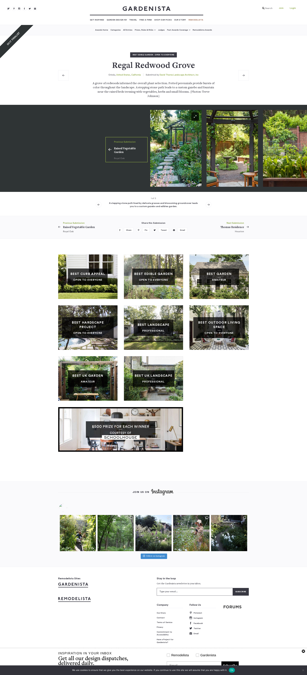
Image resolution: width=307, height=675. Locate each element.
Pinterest (198, 613)
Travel (133, 20)
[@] (68, 508)
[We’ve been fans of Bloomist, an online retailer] (78, 533)
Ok (231, 670)
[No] (303, 670)
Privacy (160, 627)
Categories (115, 30)
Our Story (180, 20)
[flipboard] (8, 8)
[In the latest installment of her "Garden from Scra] (153, 533)
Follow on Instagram (155, 556)
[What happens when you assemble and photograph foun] (116, 533)
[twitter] (30, 8)
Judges (161, 30)
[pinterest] (14, 8)
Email (196, 634)
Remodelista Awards (202, 30)
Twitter (197, 628)
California (136, 75)
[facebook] (24, 8)
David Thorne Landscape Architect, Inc (179, 75)
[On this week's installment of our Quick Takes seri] (191, 533)
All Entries (127, 30)
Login (293, 8)
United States (123, 75)
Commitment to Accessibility (164, 633)
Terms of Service (164, 622)
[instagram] (19, 8)
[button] (266, 8)
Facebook (198, 623)
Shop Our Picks (163, 20)
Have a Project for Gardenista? (165, 641)
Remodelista (196, 20)
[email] (35, 8)
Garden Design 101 (117, 20)
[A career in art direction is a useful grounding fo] (229, 533)
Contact (161, 618)
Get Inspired (97, 20)
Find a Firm (145, 20)
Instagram (198, 618)
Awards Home (101, 30)
